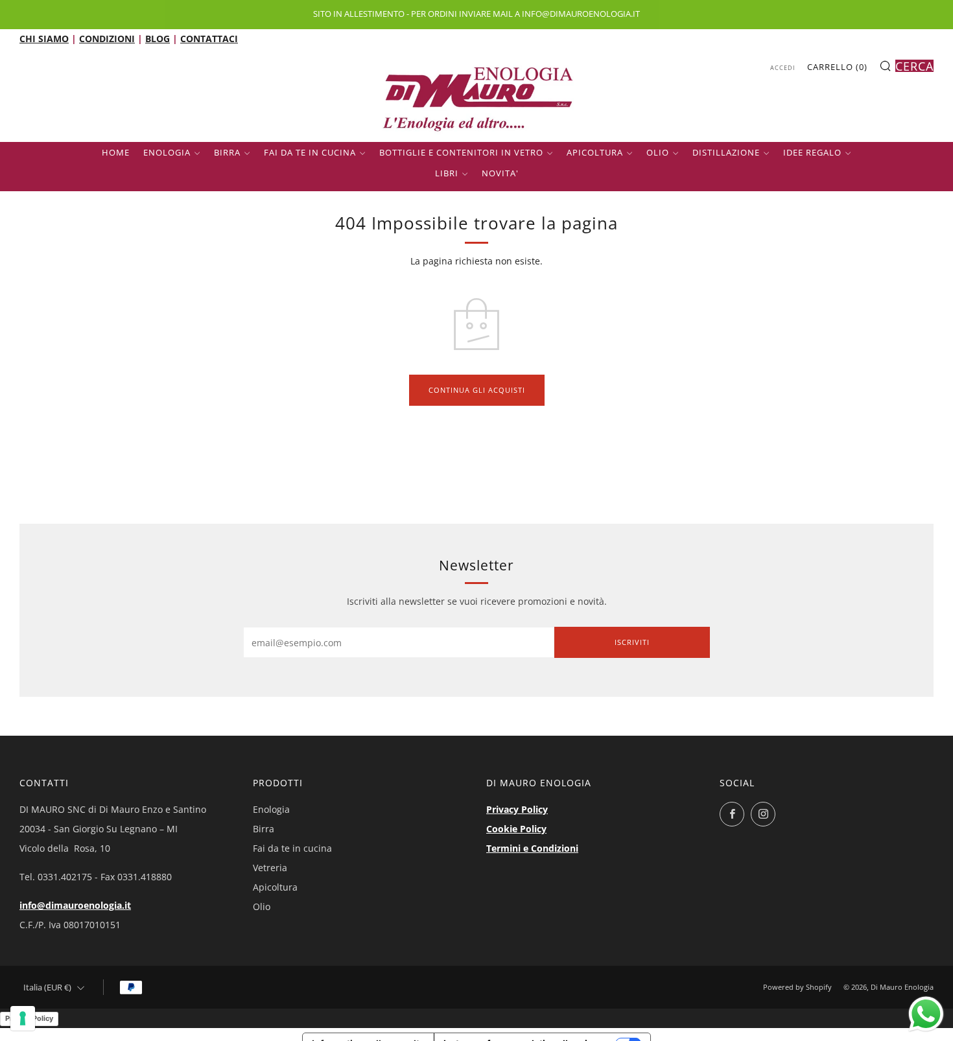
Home (116, 152)
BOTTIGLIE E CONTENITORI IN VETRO (461, 152)
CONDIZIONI (107, 38)
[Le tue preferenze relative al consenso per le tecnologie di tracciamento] (22, 1018)
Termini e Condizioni (532, 848)
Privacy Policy (517, 809)
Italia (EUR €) (47, 987)
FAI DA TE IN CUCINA (310, 152)
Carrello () (837, 67)
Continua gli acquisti (477, 390)
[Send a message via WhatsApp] (926, 1014)
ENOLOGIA (167, 152)
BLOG (157, 38)
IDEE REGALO (812, 152)
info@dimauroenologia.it (75, 905)
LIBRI (446, 173)
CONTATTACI (209, 38)
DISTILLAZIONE (726, 152)
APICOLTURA (595, 152)
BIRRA (227, 152)
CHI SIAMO (44, 38)
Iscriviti (632, 642)
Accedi (782, 68)
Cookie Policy (516, 829)
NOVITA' (500, 173)
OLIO (657, 152)
